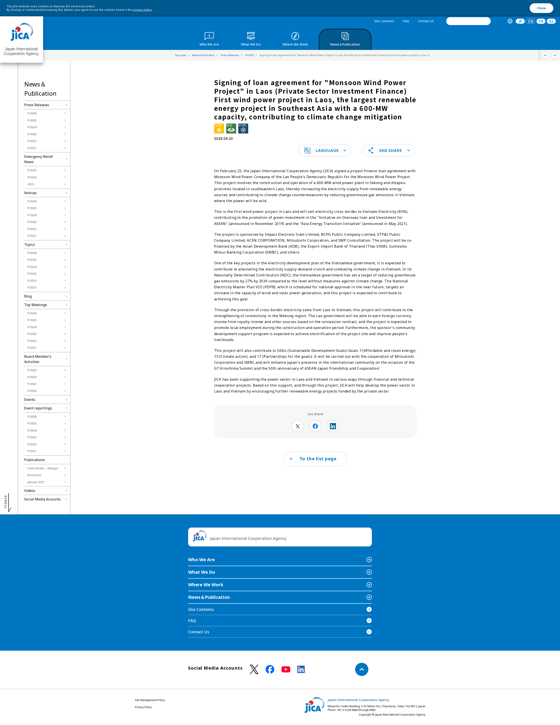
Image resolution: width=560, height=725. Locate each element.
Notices (30, 192)
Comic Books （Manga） (44, 468)
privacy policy (142, 10)
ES (551, 21)
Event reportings (38, 408)
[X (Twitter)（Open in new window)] (254, 669)
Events (29, 399)
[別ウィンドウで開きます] (297, 426)
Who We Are (201, 559)
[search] (468, 21)
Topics (29, 244)
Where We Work (205, 585)
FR (541, 21)
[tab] (509, 21)
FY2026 (32, 113)
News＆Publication (209, 597)
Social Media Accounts (42, 499)
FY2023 (32, 134)
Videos (29, 490)
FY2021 (32, 148)
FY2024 (32, 127)
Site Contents (384, 21)
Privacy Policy (143, 707)
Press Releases (36, 104)
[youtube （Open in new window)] (285, 669)
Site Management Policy (150, 700)
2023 (31, 184)
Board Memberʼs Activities (37, 359)
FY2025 (32, 120)
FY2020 (32, 391)
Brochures (34, 475)
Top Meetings (35, 304)
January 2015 (36, 482)
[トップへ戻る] (361, 669)
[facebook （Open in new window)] (270, 669)
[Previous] (545, 55)
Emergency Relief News (38, 159)
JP (520, 21)
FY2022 (32, 141)
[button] (325, 150)
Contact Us (426, 21)
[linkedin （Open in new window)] (301, 669)
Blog (28, 296)
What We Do (201, 572)
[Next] (554, 55)
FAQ (406, 21)
